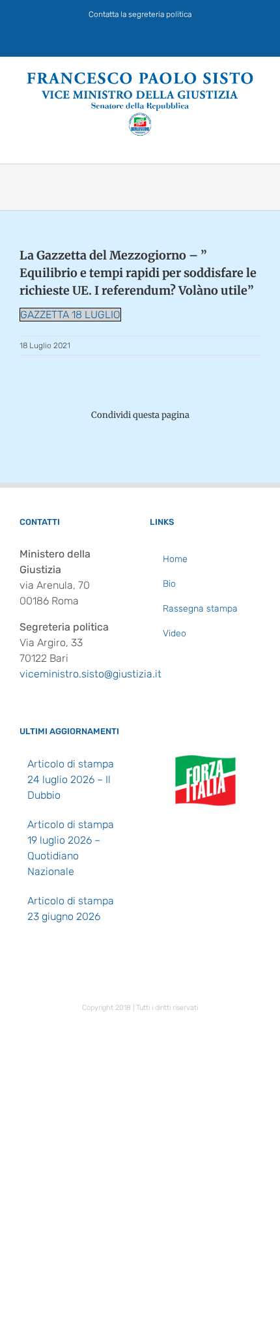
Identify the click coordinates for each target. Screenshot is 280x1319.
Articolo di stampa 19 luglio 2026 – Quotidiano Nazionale (70, 848)
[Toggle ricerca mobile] (232, 143)
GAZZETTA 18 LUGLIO (70, 314)
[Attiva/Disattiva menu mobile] (255, 143)
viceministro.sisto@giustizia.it (90, 674)
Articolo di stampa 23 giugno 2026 (70, 909)
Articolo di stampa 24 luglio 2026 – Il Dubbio (70, 779)
